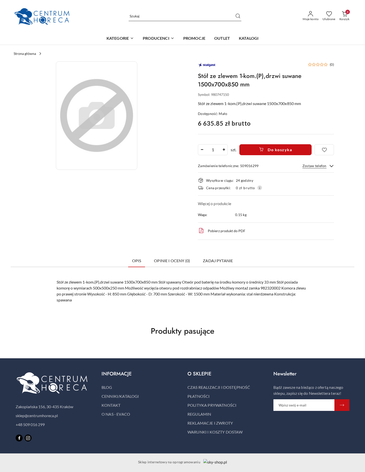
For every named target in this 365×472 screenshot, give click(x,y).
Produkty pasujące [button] (182, 331)
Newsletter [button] (284, 373)
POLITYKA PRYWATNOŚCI (211, 405)
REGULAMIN (199, 414)
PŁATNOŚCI (198, 396)
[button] (158, 38)
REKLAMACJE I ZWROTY (210, 423)
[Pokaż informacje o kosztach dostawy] (259, 187)
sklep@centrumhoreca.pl (37, 415)
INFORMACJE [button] (117, 373)
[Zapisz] (341, 405)
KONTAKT (111, 405)
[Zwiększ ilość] (223, 150)
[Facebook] (19, 438)
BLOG (107, 387)
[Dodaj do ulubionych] (324, 149)
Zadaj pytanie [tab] (218, 260)
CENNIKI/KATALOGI (120, 396)
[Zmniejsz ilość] (202, 150)
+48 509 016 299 (30, 424)
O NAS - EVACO (116, 414)
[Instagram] (28, 438)
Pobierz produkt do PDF (226, 231)
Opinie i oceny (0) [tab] (172, 260)
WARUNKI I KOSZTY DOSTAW (215, 432)
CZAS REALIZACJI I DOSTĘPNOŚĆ (218, 387)
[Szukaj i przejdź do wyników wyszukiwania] (237, 16)
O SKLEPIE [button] (199, 373)
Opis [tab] (136, 260)
